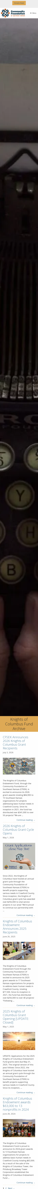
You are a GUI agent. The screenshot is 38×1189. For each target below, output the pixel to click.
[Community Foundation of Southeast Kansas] (13, 13)
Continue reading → (26, 820)
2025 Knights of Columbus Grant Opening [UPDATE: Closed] (16, 1016)
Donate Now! (19, 3)
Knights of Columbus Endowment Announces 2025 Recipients (17, 926)
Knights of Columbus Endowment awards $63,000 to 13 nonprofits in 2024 (17, 1104)
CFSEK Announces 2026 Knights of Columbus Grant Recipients (15, 742)
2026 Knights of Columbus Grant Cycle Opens (18, 829)
